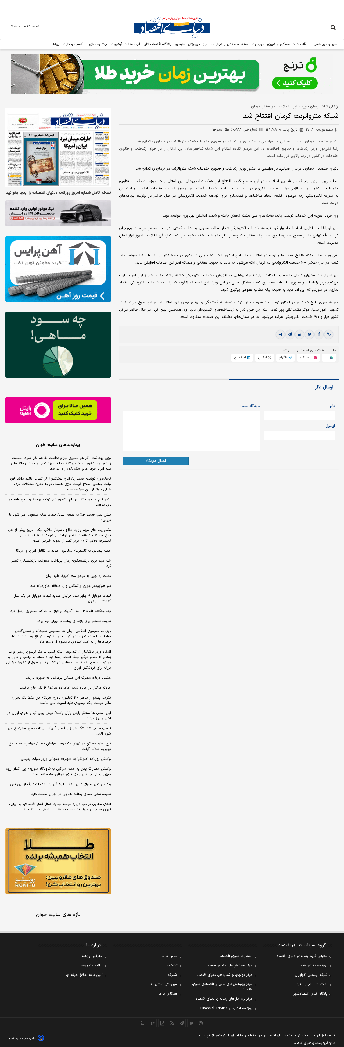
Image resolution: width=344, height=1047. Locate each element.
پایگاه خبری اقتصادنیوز (310, 993)
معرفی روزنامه (92, 956)
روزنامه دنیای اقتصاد (312, 965)
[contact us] (153, 1023)
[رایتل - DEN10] (58, 410)
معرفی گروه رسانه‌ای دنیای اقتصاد (302, 956)
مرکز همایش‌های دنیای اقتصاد (229, 965)
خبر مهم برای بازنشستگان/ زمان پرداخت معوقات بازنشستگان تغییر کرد (61, 563)
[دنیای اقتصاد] (172, 27)
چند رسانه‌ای (97, 44)
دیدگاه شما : (250, 406)
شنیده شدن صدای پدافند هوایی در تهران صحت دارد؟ (70, 794)
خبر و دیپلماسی (324, 44)
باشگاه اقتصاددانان (158, 44)
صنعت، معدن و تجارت (230, 44)
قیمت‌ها (133, 44)
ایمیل (330, 426)
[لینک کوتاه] (328, 334)
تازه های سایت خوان (58, 915)
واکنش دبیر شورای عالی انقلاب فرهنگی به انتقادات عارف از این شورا (60, 784)
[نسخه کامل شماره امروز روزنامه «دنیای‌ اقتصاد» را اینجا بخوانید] (58, 147)
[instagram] (201, 1023)
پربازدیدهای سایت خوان (58, 445)
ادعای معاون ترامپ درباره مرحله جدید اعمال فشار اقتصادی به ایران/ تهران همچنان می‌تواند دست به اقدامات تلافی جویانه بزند (60, 806)
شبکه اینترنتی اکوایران (311, 975)
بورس (259, 44)
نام (332, 406)
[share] (162, 1023)
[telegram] (290, 334)
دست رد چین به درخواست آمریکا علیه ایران (78, 576)
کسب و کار (74, 44)
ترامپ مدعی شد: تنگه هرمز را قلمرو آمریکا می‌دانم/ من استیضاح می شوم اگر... (59, 731)
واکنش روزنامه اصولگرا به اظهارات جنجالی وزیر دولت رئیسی (66, 759)
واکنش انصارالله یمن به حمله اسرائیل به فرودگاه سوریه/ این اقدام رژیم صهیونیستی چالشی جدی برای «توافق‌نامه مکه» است (58, 771)
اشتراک (173, 975)
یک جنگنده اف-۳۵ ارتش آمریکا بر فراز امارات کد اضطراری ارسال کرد (60, 611)
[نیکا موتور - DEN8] (58, 213)
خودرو (180, 44)
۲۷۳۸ (319, 129)
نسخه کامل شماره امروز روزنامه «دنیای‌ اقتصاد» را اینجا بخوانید (58, 193)
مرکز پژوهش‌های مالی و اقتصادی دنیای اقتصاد (222, 986)
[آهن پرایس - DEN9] (58, 269)
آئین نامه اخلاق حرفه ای (84, 975)
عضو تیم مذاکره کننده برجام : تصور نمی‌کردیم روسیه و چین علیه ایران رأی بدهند (58, 502)
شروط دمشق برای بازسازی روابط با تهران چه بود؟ (74, 621)
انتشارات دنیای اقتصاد (236, 956)
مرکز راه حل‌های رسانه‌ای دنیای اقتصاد (224, 999)
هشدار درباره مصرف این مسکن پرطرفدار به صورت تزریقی (68, 678)
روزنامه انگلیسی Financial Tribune (226, 1008)
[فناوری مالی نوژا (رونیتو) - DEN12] (58, 861)
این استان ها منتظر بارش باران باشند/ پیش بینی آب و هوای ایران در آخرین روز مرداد (59, 715)
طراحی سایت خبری (26, 1038)
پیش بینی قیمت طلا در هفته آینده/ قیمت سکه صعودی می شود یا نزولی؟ (60, 517)
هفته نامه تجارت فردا (311, 984)
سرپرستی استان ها (164, 984)
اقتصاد (301, 44)
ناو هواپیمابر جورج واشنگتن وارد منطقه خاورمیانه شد (70, 586)
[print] (280, 334)
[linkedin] (299, 334)
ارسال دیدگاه (156, 461)
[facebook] (319, 334)
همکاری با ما (168, 993)
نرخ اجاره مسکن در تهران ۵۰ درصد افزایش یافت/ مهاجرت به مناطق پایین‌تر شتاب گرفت (60, 746)
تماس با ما (170, 956)
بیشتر (54, 44)
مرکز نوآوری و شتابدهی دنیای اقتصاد (224, 975)
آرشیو (117, 44)
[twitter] (309, 334)
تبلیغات (172, 965)
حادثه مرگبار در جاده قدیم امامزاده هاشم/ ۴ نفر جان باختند (65, 687)
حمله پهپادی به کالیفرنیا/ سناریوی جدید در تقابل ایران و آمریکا (63, 550)
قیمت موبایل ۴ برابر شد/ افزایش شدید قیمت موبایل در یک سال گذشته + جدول (62, 598)
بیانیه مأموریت (91, 965)
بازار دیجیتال (197, 44)
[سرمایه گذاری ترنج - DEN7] (172, 74)
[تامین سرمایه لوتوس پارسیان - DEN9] (58, 345)
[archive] (143, 1023)
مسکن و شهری (278, 44)
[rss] (172, 1023)
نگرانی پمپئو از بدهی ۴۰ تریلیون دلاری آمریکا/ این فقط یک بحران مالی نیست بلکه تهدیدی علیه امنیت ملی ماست (61, 700)
